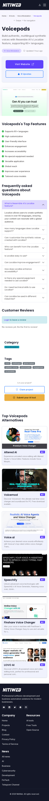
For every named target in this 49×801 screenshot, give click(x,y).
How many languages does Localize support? (22, 229)
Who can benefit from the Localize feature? (22, 248)
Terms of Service (10, 744)
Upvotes (26, 74)
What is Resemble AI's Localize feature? (19, 204)
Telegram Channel (10, 784)
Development (8, 775)
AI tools (12, 16)
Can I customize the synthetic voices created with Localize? (23, 239)
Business (6, 766)
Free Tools (31, 725)
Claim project (26, 389)
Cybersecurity (8, 770)
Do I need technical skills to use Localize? (20, 288)
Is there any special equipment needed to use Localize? (20, 279)
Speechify (10, 580)
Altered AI (10, 452)
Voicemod (11, 495)
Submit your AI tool (26, 397)
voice (7, 363)
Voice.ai (9, 537)
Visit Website (23, 64)
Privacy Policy (8, 739)
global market (29, 363)
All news (6, 756)
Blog (4, 730)
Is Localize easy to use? (16, 255)
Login (6, 320)
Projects (6, 725)
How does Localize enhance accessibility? (18, 270)
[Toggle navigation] (44, 5)
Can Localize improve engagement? (22, 262)
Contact (5, 734)
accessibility (10, 371)
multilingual (16, 363)
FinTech (5, 780)
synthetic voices (11, 367)
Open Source (32, 730)
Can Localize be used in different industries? (20, 297)
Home (4, 16)
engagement (38, 367)
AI (3, 761)
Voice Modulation (24, 16)
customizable (25, 367)
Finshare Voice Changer (19, 622)
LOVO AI (9, 665)
